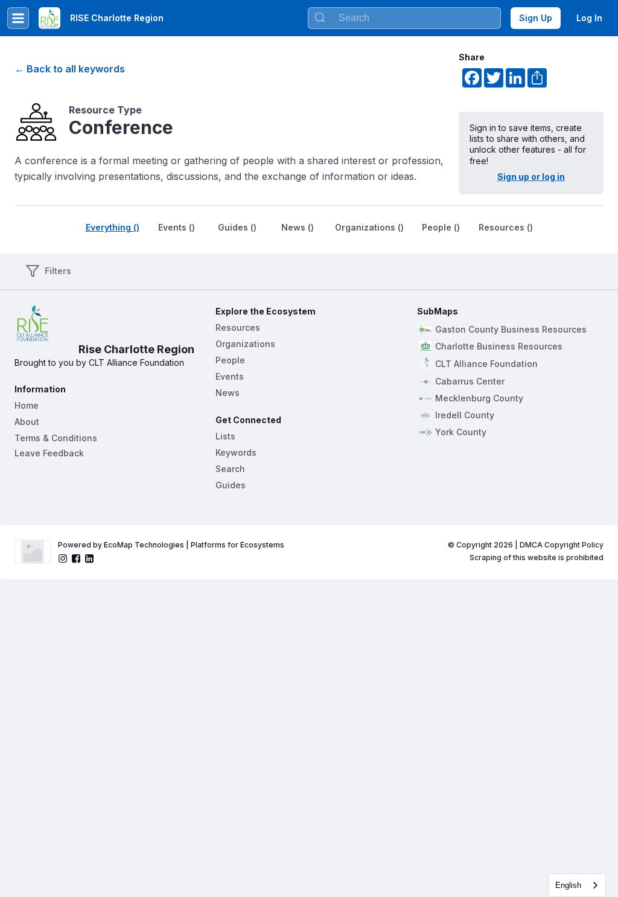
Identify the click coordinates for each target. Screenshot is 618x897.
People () (441, 227)
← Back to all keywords (69, 69)
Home (26, 405)
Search (230, 469)
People (230, 360)
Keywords (235, 452)
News (227, 393)
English (568, 885)
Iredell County (464, 415)
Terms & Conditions (55, 438)
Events (229, 376)
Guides (230, 485)
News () (297, 227)
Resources (237, 327)
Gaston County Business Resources (511, 329)
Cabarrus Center (470, 381)
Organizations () (369, 227)
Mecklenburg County (479, 398)
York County (460, 432)
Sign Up (535, 18)
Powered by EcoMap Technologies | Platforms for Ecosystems (171, 544)
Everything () (112, 227)
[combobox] (577, 885)
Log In (589, 18)
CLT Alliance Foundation (486, 364)
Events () (176, 227)
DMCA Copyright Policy (562, 544)
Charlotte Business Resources (498, 346)
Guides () (237, 227)
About (26, 422)
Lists (225, 436)
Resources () (506, 227)
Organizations (245, 344)
